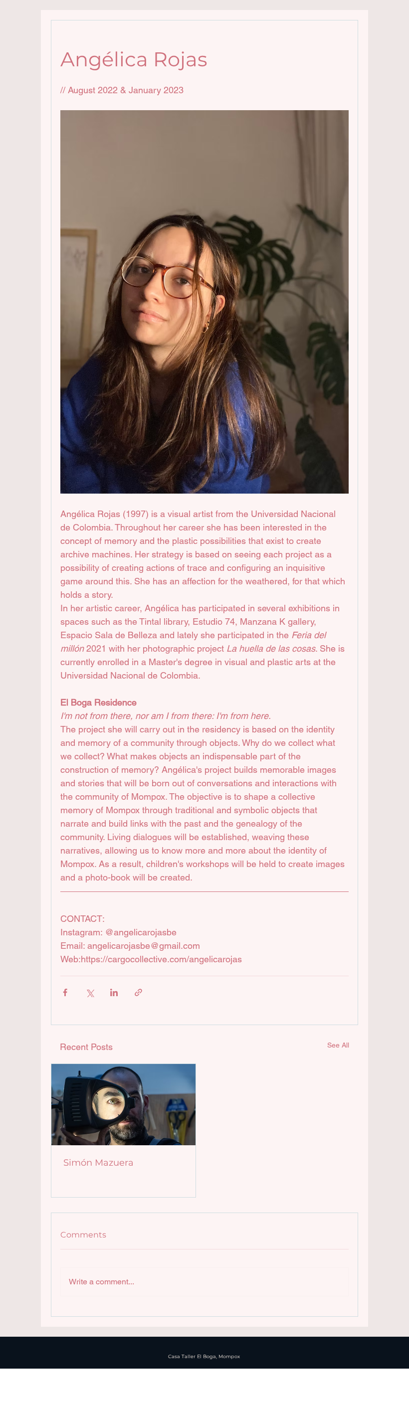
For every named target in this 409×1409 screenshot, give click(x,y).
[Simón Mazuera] (123, 1104)
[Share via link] (138, 992)
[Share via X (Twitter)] (89, 992)
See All (338, 1045)
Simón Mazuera (98, 1162)
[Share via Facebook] (65, 992)
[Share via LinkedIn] (114, 992)
